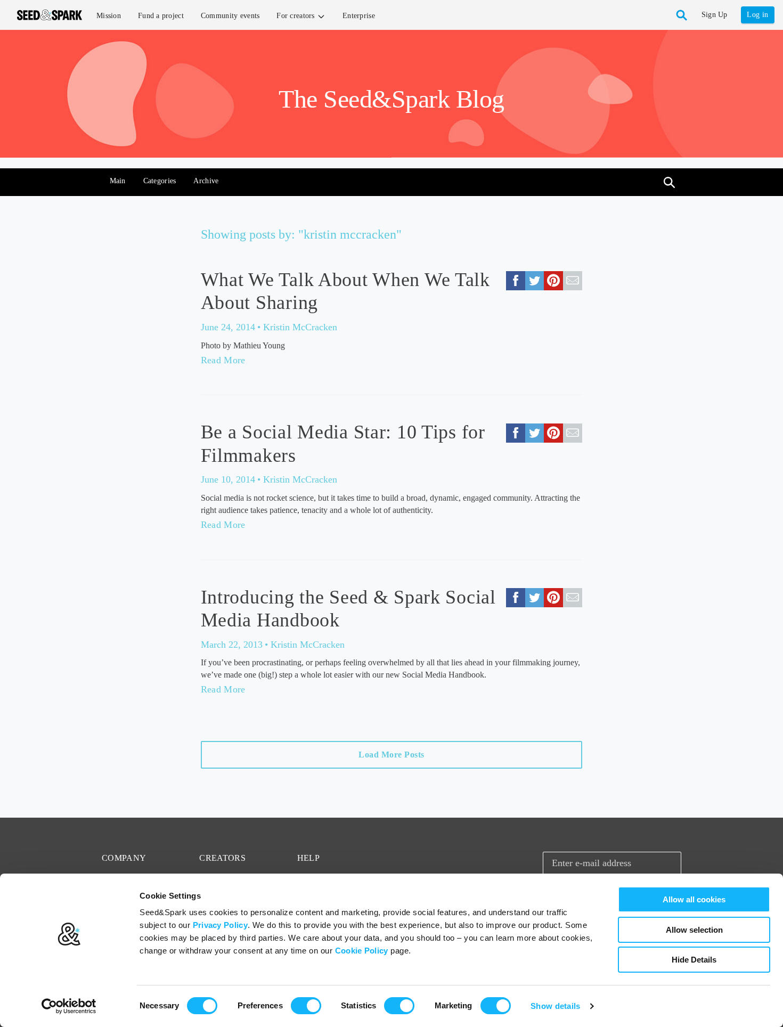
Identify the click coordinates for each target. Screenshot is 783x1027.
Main (118, 181)
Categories (159, 181)
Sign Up (715, 15)
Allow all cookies (694, 899)
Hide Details (694, 959)
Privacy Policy (220, 925)
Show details (556, 1005)
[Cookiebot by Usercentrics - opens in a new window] (69, 1006)
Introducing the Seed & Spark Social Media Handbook (348, 608)
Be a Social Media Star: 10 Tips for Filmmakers (343, 443)
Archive (205, 181)
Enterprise (358, 16)
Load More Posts (391, 754)
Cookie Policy (361, 950)
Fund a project (161, 16)
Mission (108, 16)
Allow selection (694, 929)
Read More (223, 360)
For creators (296, 16)
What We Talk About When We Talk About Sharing (345, 291)
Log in (757, 15)
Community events (230, 16)
